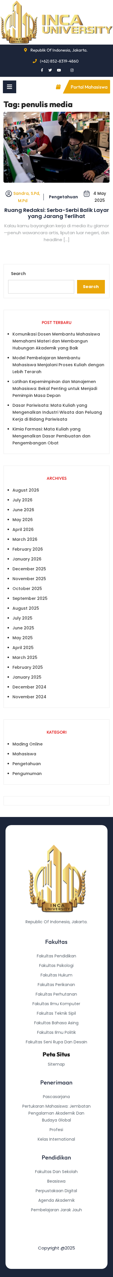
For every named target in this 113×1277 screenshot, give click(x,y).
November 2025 (29, 579)
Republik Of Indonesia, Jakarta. (59, 50)
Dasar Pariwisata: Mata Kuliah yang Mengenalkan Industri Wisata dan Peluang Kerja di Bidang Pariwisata (57, 412)
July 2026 (22, 500)
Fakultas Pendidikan (56, 956)
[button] (9, 86)
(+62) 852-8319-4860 (59, 61)
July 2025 (22, 618)
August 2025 (25, 608)
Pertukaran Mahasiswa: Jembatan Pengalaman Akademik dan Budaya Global (56, 1113)
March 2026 (24, 539)
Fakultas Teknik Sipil (56, 1013)
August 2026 (25, 490)
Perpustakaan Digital (56, 1191)
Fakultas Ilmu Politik (56, 1032)
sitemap (56, 1064)
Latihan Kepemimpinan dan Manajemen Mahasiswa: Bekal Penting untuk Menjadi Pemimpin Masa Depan (54, 388)
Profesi (56, 1130)
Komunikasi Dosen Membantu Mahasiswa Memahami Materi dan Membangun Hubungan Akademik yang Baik (56, 341)
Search (18, 273)
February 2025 (27, 667)
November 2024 (29, 697)
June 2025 (23, 628)
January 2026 (26, 559)
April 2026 (23, 529)
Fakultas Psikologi (56, 965)
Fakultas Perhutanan (56, 994)
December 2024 (29, 687)
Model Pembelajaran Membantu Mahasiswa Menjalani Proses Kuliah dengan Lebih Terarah (58, 365)
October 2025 (27, 588)
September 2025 (30, 598)
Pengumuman (27, 773)
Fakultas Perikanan (56, 984)
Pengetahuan (63, 197)
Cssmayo (56, 1229)
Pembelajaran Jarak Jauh (56, 1210)
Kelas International (56, 1139)
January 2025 (26, 677)
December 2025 (29, 569)
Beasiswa (56, 1181)
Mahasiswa (24, 754)
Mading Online (27, 744)
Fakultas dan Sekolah (56, 1172)
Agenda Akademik (56, 1200)
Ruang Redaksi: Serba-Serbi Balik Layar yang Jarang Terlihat (56, 213)
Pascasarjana (56, 1097)
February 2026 (27, 549)
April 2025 (23, 648)
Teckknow (56, 1238)
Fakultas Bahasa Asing (56, 1023)
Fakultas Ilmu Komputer (56, 1004)
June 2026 (23, 510)
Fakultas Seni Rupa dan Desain (56, 1042)
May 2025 (22, 638)
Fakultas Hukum (56, 975)
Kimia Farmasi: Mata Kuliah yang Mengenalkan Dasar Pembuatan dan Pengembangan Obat (51, 436)
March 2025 (24, 657)
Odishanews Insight (56, 1219)
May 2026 (22, 520)
